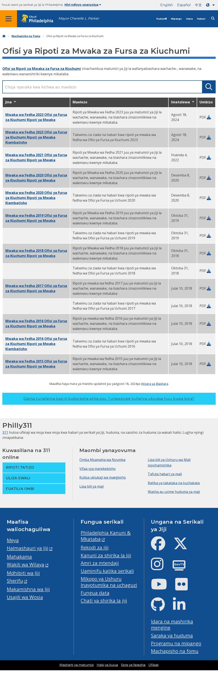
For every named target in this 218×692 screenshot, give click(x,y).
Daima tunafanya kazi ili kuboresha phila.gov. (109, 399)
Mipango (176, 18)
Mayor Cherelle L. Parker (78, 18)
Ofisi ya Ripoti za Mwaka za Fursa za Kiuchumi (41, 68)
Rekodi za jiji (95, 547)
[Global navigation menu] (8, 18)
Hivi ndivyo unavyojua (81, 4)
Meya (13, 540)
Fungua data (95, 592)
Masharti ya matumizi (76, 665)
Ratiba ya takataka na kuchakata (174, 483)
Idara (189, 18)
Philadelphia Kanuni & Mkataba (106, 535)
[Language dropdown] (211, 5)
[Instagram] (160, 567)
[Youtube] (162, 587)
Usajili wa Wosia (25, 597)
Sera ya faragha (133, 665)
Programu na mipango (176, 643)
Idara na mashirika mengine (172, 624)
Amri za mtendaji (100, 563)
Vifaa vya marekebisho (97, 468)
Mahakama (19, 556)
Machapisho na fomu (25, 36)
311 (5, 432)
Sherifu (15, 580)
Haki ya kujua (107, 665)
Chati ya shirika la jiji (104, 600)
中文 (198, 5)
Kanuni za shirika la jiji (106, 555)
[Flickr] (185, 587)
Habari (201, 18)
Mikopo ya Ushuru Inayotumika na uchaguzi (109, 581)
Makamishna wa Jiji (28, 589)
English (166, 5)
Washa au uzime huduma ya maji (174, 491)
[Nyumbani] (3, 36)
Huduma (161, 18)
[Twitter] (183, 547)
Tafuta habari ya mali (165, 474)
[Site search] (213, 18)
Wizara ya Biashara (154, 383)
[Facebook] (161, 547)
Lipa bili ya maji (91, 486)
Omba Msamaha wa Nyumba (102, 459)
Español (184, 5)
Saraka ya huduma (172, 635)
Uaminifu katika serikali (107, 571)
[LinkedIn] (182, 608)
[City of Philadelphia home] (39, 18)
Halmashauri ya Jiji (27, 548)
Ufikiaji (153, 665)
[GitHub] (161, 608)
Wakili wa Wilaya (25, 564)
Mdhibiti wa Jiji (23, 573)
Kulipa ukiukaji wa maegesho (102, 477)
